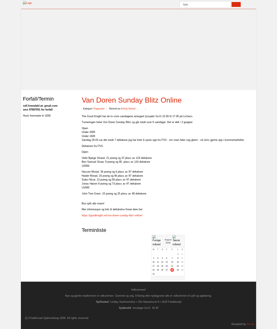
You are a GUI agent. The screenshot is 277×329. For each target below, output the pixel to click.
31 (153, 274)
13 (167, 262)
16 (182, 262)
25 (158, 270)
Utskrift (141, 109)
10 (153, 262)
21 (172, 266)
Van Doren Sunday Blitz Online (132, 100)
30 (182, 270)
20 (167, 266)
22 (178, 266)
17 (153, 266)
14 (172, 262)
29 (178, 270)
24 (153, 270)
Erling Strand (128, 108)
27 (167, 270)
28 (172, 270)
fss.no (250, 324)
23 (182, 266)
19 (162, 266)
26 (162, 270)
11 (158, 262)
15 (178, 262)
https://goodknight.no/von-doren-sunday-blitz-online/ (112, 215)
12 (162, 262)
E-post (149, 109)
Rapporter (99, 108)
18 (158, 266)
